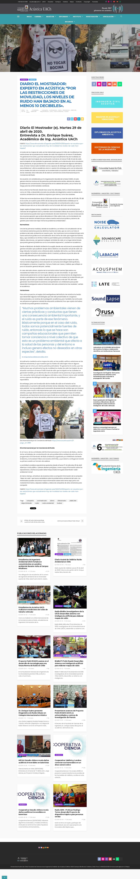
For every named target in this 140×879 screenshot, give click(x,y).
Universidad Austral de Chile (19, 867)
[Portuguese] (45, 847)
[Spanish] (48, 847)
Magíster (50, 17)
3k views (31, 668)
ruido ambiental (58, 111)
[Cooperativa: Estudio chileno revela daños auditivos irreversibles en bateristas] (33, 795)
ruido (51, 111)
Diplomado (63, 17)
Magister (98, 368)
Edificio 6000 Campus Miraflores (76, 867)
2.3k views (33, 817)
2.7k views (32, 571)
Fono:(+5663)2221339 (103, 867)
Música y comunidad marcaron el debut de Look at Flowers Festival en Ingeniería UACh (106, 429)
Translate (95, 2)
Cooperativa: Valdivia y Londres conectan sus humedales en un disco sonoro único (68, 762)
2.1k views (68, 621)
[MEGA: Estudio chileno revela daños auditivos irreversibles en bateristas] (33, 746)
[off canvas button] (18, 16)
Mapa (72, 2)
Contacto (79, 2)
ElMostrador (66, 110)
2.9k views (68, 720)
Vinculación (108, 17)
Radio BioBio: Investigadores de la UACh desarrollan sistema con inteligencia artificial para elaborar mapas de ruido (69, 614)
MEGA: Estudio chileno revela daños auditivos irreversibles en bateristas (34, 761)
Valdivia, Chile (91, 867)
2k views (68, 565)
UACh (44, 2)
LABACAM (32, 79)
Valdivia (65, 2)
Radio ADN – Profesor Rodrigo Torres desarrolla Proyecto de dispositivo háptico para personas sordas (69, 813)
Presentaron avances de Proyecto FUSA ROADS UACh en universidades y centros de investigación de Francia (69, 714)
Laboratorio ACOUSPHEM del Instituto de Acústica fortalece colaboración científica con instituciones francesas (106, 349)
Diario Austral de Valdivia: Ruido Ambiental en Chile (68, 561)
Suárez (66, 111)
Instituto (77, 17)
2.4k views (33, 615)
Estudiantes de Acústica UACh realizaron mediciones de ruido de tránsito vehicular (33, 609)
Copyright (87, 2)
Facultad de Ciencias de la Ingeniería (40, 867)
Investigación (92, 17)
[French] (41, 847)
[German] (43, 847)
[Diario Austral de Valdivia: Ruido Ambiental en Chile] (70, 547)
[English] (39, 847)
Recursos (69, 22)
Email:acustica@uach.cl (117, 867)
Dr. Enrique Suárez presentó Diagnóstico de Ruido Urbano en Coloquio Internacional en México (33, 713)
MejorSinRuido (44, 111)
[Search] (121, 16)
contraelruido (53, 110)
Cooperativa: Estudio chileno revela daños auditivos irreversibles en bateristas (33, 812)
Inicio (29, 17)
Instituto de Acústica (59, 867)
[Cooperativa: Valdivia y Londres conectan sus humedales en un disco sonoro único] (70, 746)
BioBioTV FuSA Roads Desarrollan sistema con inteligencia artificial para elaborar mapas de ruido (69, 663)
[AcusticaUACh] (34, 8)
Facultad (50, 2)
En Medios (24, 79)
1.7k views (27, 111)
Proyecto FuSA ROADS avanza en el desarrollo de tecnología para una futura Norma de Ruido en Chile (34, 663)
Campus (58, 2)
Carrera (37, 17)
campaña (45, 110)
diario (60, 110)
